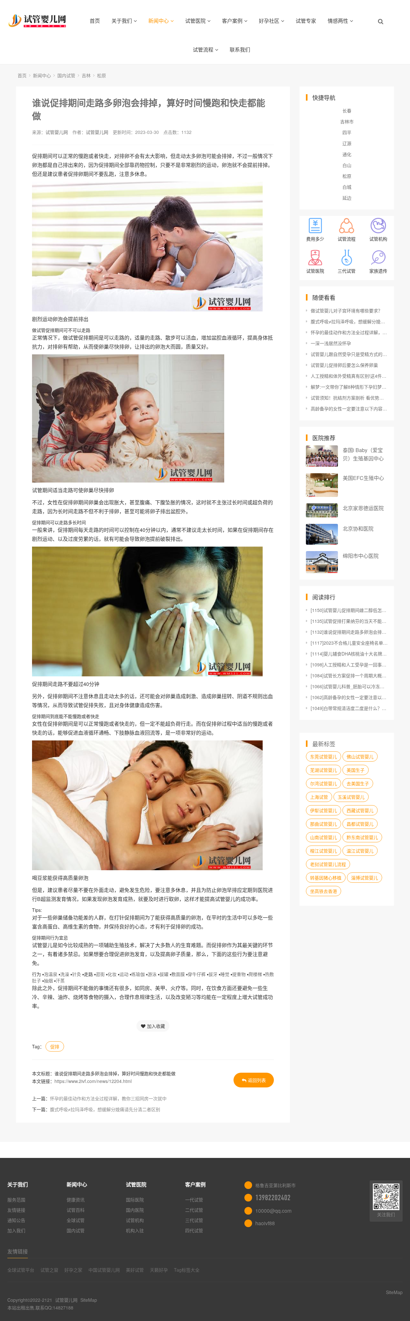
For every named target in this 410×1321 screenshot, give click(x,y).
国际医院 (135, 1199)
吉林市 (347, 121)
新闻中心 (158, 20)
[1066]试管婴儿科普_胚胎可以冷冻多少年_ (349, 686)
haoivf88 (265, 1223)
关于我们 (121, 20)
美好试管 (135, 1270)
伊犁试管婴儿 (323, 810)
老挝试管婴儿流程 (328, 864)
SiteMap (88, 1300)
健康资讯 (76, 1199)
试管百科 (76, 1210)
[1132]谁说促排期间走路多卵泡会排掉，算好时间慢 (349, 632)
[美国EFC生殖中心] (322, 485)
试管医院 (195, 20)
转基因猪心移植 (325, 877)
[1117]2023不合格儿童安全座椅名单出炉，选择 (349, 643)
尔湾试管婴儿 (323, 783)
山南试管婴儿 (323, 837)
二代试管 (194, 1210)
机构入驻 (135, 1230)
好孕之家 (73, 1270)
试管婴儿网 (56, 132)
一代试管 (194, 1199)
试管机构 (135, 1220)
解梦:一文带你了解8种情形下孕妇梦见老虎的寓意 (349, 387)
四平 (346, 132)
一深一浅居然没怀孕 (331, 343)
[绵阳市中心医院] (322, 562)
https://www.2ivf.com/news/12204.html (93, 1081)
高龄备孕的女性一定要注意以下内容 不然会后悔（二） (349, 408)
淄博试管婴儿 (364, 877)
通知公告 (16, 1220)
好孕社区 (269, 20)
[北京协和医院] (322, 534)
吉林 (86, 75)
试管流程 (203, 49)
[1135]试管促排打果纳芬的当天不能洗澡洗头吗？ (349, 621)
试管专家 (306, 20)
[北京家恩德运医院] (322, 510)
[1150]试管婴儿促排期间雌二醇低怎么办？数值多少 (349, 610)
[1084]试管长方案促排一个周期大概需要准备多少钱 (349, 675)
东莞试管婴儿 (323, 756)
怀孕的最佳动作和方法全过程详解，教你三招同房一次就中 (108, 1098)
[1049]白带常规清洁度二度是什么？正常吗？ (349, 708)
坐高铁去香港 (323, 891)
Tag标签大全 (187, 1270)
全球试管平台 (20, 1270)
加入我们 (16, 1230)
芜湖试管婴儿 (323, 770)
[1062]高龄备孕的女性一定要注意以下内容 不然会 (349, 697)
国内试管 (66, 75)
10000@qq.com (273, 1210)
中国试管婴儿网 (104, 1270)
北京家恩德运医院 (363, 508)
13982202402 (273, 1197)
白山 (346, 165)
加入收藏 (156, 1026)
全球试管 (76, 1220)
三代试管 (194, 1220)
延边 (346, 197)
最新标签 (323, 743)
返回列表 (257, 1080)
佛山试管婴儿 (360, 756)
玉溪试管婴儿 (351, 797)
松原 (101, 75)
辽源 (346, 143)
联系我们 (240, 49)
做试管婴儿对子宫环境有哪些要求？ (346, 310)
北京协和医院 (358, 528)
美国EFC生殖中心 (363, 478)
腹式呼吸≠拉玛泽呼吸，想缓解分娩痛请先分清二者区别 (105, 1109)
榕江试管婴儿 (323, 850)
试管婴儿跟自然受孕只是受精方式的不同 (349, 354)
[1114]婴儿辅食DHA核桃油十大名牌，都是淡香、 (349, 653)
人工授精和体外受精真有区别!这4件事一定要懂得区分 (349, 376)
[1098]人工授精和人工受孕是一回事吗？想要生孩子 (349, 664)
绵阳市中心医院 (361, 555)
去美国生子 (358, 783)
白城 (346, 187)
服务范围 (16, 1199)
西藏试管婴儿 (360, 810)
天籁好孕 (159, 1270)
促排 (54, 1046)
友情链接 (16, 1210)
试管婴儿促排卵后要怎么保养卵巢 (344, 365)
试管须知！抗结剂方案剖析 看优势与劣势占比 (349, 397)
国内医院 (135, 1210)
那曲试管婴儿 (323, 824)
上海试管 (319, 797)
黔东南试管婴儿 (362, 837)
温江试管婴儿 (360, 850)
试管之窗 (49, 1270)
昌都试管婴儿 (360, 824)
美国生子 (356, 770)
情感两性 (338, 20)
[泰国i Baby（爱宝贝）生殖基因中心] (322, 456)
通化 (346, 154)
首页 (95, 20)
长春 (346, 110)
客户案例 (232, 20)
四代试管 (194, 1230)
